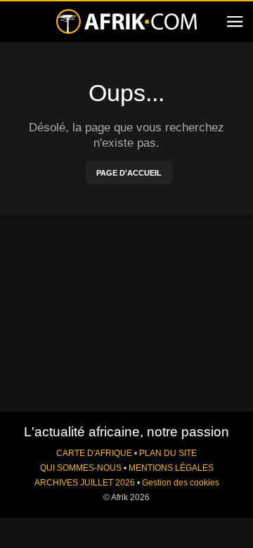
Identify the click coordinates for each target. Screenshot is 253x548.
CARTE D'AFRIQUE (94, 453)
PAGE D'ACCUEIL (129, 173)
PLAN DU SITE (168, 453)
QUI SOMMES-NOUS (81, 468)
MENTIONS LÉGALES (171, 468)
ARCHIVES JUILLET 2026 (84, 483)
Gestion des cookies (180, 483)
